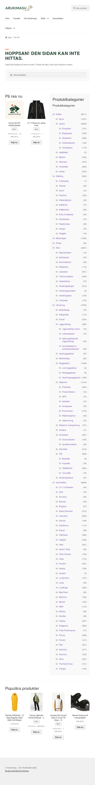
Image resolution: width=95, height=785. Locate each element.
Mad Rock (63, 592)
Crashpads (64, 181)
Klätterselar (64, 209)
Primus (62, 635)
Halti (61, 544)
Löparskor (63, 271)
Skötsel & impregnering (69, 425)
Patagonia (63, 625)
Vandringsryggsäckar (71, 377)
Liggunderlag (65, 324)
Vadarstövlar (64, 281)
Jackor (62, 123)
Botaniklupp (64, 309)
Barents (62, 501)
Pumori (62, 640)
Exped (62, 530)
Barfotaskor (64, 257)
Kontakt (16, 18)
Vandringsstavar (66, 477)
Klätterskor (63, 266)
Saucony (63, 654)
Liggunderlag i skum (71, 328)
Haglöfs (62, 539)
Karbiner (63, 195)
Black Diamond (65, 511)
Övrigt (58, 243)
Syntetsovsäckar (69, 444)
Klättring (59, 176)
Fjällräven (63, 534)
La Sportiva (64, 577)
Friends (62, 185)
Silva (61, 659)
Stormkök (63, 449)
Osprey (62, 620)
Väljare (8, 28)
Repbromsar (64, 223)
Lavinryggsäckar (69, 367)
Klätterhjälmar (65, 200)
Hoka (61, 558)
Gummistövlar (65, 262)
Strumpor (63, 161)
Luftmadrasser (68, 333)
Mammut (63, 597)
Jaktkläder (63, 152)
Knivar (62, 319)
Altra (61, 492)
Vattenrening (67, 420)
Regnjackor (67, 133)
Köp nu (14, 142)
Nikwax (62, 611)
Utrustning (60, 305)
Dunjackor (66, 128)
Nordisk (62, 616)
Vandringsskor (65, 295)
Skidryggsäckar (69, 372)
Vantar (62, 171)
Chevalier (63, 515)
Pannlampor (67, 410)
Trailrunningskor (66, 276)
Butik (43, 18)
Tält (60, 453)
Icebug (62, 568)
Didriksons (63, 525)
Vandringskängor (66, 286)
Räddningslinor (69, 415)
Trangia (62, 668)
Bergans (62, 506)
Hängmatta (64, 314)
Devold (62, 520)
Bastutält (66, 458)
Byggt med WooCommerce (17, 770)
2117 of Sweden (66, 487)
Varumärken (58, 18)
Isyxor (61, 190)
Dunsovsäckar (68, 439)
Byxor (61, 119)
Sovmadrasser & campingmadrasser (70, 347)
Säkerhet (63, 382)
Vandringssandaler (67, 290)
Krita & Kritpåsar (66, 214)
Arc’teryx (63, 496)
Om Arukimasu (30, 18)
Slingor (62, 228)
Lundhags (63, 587)
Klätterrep (63, 204)
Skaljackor (66, 138)
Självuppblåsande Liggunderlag (70, 340)
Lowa (61, 582)
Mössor (62, 157)
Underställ (63, 166)
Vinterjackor (67, 147)
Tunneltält (66, 473)
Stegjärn (62, 233)
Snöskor (62, 430)
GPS (64, 396)
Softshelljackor (68, 142)
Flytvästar (66, 387)
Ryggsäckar (64, 363)
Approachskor (65, 252)
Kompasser (67, 406)
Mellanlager (61, 238)
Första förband (68, 391)
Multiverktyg (64, 358)
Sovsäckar (63, 434)
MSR (61, 606)
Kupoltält (66, 463)
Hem (7, 18)
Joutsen (62, 573)
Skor (58, 247)
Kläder (59, 114)
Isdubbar (66, 401)
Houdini (62, 563)
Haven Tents (64, 549)
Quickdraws (64, 219)
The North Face (66, 663)
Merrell (62, 601)
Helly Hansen (65, 554)
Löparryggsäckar (66, 353)
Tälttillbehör (67, 468)
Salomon (63, 649)
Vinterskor (63, 300)
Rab (61, 644)
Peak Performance (67, 630)
